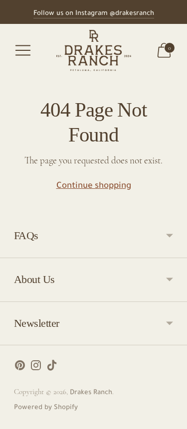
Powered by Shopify (46, 408)
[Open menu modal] (23, 50)
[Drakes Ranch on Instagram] (36, 368)
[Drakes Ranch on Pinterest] (20, 368)
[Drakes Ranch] (93, 50)
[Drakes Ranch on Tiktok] (52, 368)
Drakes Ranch (91, 393)
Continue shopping (93, 186)
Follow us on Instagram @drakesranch (93, 13)
